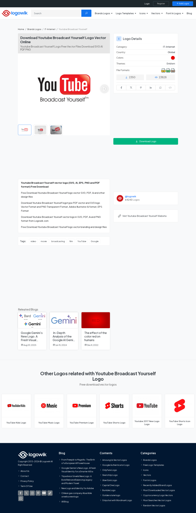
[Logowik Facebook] (20, 493)
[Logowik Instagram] (32, 493)
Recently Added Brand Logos (157, 485)
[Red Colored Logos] (173, 58)
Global (171, 52)
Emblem (171, 63)
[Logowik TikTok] (50, 493)
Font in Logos (149, 480)
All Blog (65, 501)
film (71, 241)
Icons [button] (142, 13)
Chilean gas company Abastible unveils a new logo (76, 495)
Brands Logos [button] (102, 13)
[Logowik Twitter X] (26, 493)
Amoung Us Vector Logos (114, 460)
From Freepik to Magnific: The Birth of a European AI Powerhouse (78, 461)
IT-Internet (50, 29)
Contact (25, 476)
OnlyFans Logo (109, 470)
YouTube (81, 241)
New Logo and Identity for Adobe (77, 488)
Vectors (147, 475)
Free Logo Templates (153, 465)
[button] (104, 89)
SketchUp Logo (110, 475)
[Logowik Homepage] (15, 12)
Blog (189, 13)
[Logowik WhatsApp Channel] (20, 498)
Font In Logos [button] (173, 13)
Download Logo (147, 141)
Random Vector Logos (154, 505)
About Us (25, 471)
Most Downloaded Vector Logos (159, 490)
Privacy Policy (27, 481)
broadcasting (58, 241)
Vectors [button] (155, 13)
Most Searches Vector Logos (157, 500)
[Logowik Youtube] (44, 493)
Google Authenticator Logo (116, 465)
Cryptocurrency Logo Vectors (158, 495)
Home (21, 29)
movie (44, 241)
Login (147, 3)
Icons (146, 470)
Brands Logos (34, 29)
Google (95, 241)
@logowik (130, 196)
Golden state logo (111, 495)
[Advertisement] (64, 159)
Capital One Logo (111, 485)
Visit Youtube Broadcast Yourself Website (144, 215)
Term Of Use (27, 486)
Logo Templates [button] (125, 13)
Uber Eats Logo (109, 480)
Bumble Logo (109, 490)
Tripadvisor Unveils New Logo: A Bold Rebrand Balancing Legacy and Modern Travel (76, 479)
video (33, 241)
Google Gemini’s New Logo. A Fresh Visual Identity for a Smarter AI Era (78, 470)
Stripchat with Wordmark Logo (117, 500)
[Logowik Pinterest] (38, 493)
